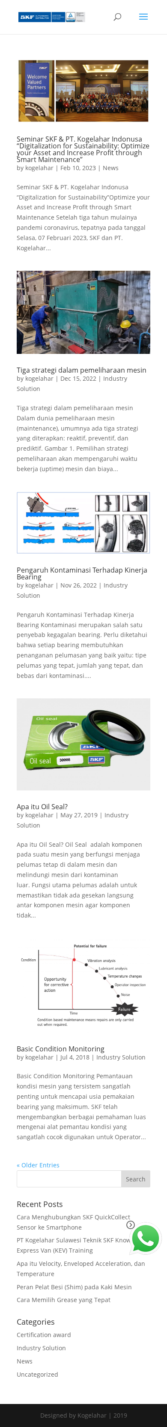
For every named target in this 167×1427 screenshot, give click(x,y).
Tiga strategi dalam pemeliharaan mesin (81, 370)
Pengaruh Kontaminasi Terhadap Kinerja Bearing (82, 573)
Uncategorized (37, 1374)
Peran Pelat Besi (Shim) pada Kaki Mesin (74, 1287)
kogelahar (39, 168)
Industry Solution (121, 1057)
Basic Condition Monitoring (60, 1049)
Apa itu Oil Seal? (42, 806)
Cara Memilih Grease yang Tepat (63, 1300)
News (111, 168)
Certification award (44, 1335)
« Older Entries (38, 1165)
